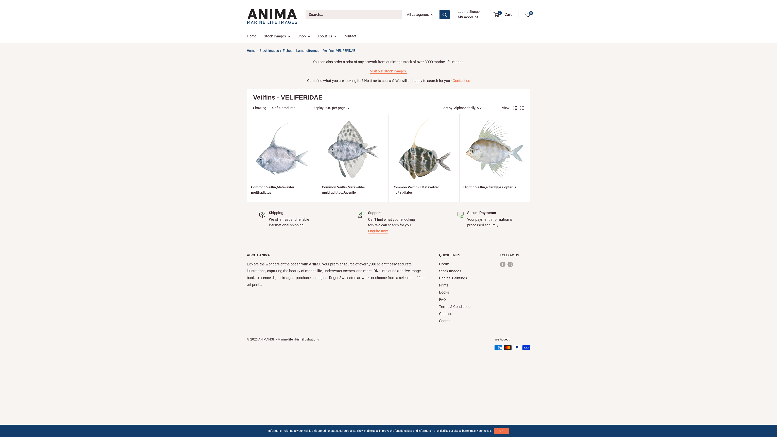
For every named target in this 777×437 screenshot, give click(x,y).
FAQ (442, 299)
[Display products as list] (522, 108)
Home (252, 36)
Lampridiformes (307, 51)
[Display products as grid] (515, 108)
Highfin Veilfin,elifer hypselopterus (489, 187)
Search (444, 321)
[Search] (444, 14)
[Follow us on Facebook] (502, 264)
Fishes (287, 51)
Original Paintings (453, 278)
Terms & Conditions (454, 306)
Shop (301, 36)
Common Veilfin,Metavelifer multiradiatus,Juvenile (343, 189)
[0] (528, 15)
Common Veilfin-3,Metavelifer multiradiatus (416, 189)
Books (444, 292)
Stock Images (275, 36)
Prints (443, 285)
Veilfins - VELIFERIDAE (339, 51)
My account (468, 17)
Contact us (461, 80)
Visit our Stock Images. (388, 71)
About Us (324, 36)
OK (501, 430)
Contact (350, 36)
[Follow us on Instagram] (510, 264)
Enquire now (378, 231)
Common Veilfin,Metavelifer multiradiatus (272, 189)
